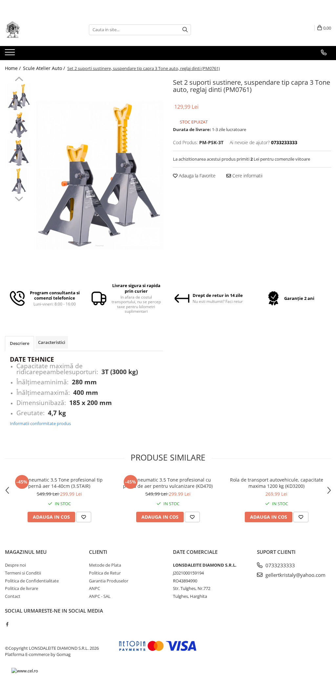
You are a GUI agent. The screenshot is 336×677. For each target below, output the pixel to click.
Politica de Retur (105, 573)
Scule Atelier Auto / (44, 68)
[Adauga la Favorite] (83, 517)
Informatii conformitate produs (40, 423)
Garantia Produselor (108, 581)
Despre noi (15, 565)
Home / (13, 68)
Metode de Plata (105, 565)
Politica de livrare (21, 588)
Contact (12, 596)
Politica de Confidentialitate (32, 581)
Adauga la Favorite (197, 175)
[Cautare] (185, 29)
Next (18, 198)
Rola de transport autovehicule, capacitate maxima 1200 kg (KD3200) (276, 483)
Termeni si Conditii (23, 573)
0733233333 (279, 565)
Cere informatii (246, 175)
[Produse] (10, 54)
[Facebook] (7, 624)
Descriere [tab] (19, 343)
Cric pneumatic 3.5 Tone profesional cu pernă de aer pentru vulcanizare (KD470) (168, 483)
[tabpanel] (99, 175)
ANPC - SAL (100, 596)
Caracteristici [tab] (51, 342)
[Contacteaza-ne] (323, 52)
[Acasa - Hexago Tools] (38, 29)
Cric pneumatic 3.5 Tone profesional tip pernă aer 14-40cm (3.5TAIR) (59, 483)
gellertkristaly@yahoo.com (295, 575)
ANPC (94, 588)
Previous (18, 80)
